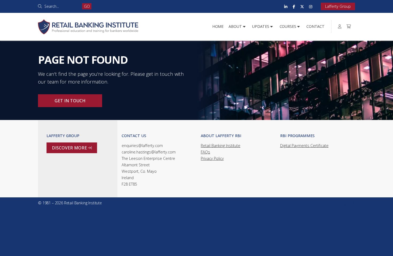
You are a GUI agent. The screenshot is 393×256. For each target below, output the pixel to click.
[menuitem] (340, 26)
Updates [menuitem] (260, 26)
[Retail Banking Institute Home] (88, 20)
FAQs (205, 152)
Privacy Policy (212, 158)
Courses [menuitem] (288, 26)
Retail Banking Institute (220, 145)
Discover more (72, 148)
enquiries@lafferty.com (142, 145)
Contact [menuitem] (315, 26)
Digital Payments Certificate (304, 145)
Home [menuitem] (218, 26)
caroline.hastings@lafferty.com (149, 152)
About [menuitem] (235, 26)
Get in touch (70, 101)
